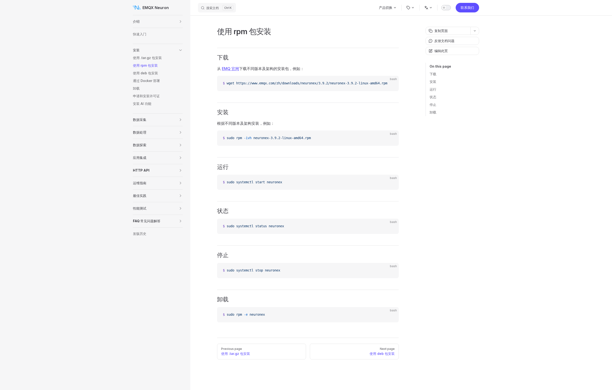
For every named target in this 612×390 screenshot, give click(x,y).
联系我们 (467, 7)
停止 (433, 105)
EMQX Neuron (155, 7)
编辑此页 (441, 51)
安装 (433, 82)
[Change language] (428, 7)
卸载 (433, 112)
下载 (433, 74)
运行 (433, 89)
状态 (433, 97)
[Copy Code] (391, 83)
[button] (180, 21)
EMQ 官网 (230, 68)
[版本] (410, 7)
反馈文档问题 (444, 41)
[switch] (446, 7)
